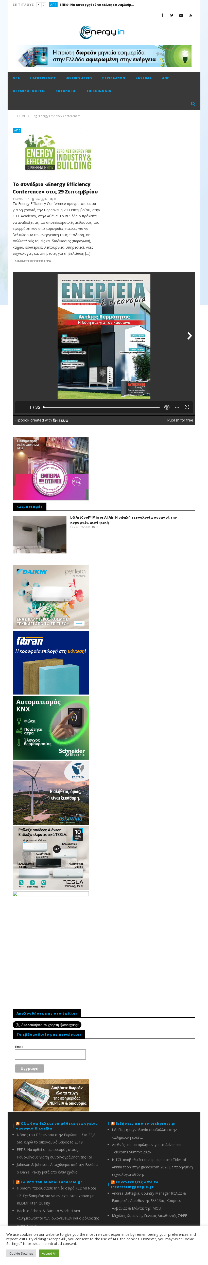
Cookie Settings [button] (21, 1253)
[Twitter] (172, 15)
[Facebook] (162, 15)
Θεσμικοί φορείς (29, 91)
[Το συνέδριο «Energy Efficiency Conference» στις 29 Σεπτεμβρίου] (57, 152)
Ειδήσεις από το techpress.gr (146, 1123)
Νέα (16, 78)
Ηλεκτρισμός (43, 78)
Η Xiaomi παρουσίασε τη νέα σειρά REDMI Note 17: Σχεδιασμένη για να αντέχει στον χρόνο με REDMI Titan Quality (56, 1196)
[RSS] (190, 15)
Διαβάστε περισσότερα (32, 261)
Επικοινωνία (99, 91)
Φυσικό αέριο (79, 78)
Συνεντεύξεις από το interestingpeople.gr (135, 1184)
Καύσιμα (143, 78)
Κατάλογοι (66, 91)
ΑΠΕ (53, 5)
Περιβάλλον (113, 78)
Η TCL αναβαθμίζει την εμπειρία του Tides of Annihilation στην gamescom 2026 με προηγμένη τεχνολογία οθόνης (152, 1167)
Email (19, 1047)
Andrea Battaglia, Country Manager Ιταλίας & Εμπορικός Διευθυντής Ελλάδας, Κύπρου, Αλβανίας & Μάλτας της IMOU (149, 1201)
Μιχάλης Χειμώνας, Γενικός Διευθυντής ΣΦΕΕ (149, 1215)
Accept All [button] (49, 1253)
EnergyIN (41, 199)
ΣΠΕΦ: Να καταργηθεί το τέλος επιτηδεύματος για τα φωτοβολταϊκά (98, 5)
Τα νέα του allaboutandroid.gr (51, 1182)
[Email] (181, 15)
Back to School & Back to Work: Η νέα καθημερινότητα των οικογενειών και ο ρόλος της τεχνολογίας (58, 1218)
